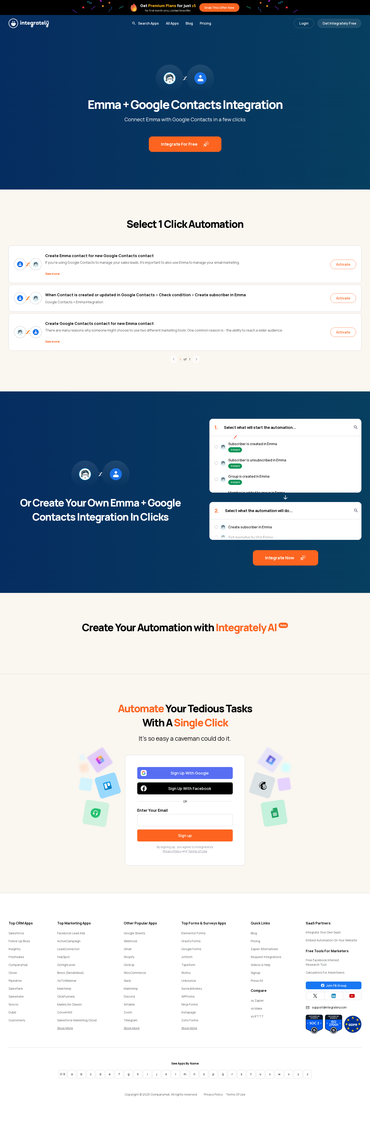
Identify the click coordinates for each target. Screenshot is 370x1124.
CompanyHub (18, 965)
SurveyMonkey (191, 988)
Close (13, 973)
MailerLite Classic (69, 1004)
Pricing (205, 23)
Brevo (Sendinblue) (70, 973)
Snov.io (13, 1004)
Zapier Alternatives (264, 949)
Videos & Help (260, 965)
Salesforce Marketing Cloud (77, 1020)
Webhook (130, 941)
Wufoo (186, 973)
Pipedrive (15, 981)
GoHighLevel (66, 965)
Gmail (127, 949)
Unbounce (188, 981)
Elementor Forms (193, 933)
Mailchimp (64, 988)
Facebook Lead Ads (71, 933)
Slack (127, 981)
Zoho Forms (189, 1020)
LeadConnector (68, 949)
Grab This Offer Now (219, 8)
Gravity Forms (191, 941)
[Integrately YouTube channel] (352, 996)
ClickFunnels (66, 996)
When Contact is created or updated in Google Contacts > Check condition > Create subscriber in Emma (145, 294)
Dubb (12, 1012)
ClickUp (129, 965)
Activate (343, 264)
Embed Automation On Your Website (331, 940)
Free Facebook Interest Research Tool (322, 962)
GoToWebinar (66, 981)
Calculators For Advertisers (325, 972)
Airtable (129, 1004)
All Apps (172, 23)
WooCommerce (135, 973)
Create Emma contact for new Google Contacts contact (99, 255)
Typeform (188, 965)
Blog (189, 23)
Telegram (130, 1020)
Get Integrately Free (339, 23)
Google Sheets (134, 933)
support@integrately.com (329, 1007)
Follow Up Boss (19, 941)
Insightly (14, 949)
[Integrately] (29, 23)
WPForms (188, 996)
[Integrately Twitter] (315, 996)
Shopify (129, 957)
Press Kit (257, 981)
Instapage (188, 1012)
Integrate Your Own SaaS (323, 932)
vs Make (256, 1008)
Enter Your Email (152, 810)
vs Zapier (257, 1000)
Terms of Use (197, 851)
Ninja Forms (189, 1004)
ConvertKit (64, 1012)
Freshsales (16, 957)
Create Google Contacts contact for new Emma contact (99, 323)
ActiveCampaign (69, 941)
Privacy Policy (172, 851)
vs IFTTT (257, 1016)
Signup (255, 973)
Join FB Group (336, 985)
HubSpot (63, 957)
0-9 (62, 1074)
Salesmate (16, 996)
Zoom (128, 1012)
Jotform (186, 957)
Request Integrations (266, 957)
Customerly (17, 1020)
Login (304, 23)
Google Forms (191, 949)
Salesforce (16, 933)
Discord (129, 996)
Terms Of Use (235, 1094)
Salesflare (16, 988)
